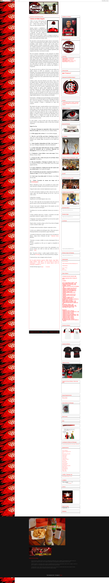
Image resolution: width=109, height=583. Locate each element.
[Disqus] (44, 284)
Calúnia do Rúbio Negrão (37, 18)
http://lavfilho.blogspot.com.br (67, 476)
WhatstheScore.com (70, 216)
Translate (69, 483)
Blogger (61, 575)
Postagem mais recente (34, 331)
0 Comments (48, 266)
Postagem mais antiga (54, 331)
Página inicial (44, 331)
